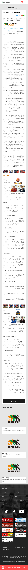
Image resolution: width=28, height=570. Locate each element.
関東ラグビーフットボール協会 (21, 520)
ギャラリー (4, 500)
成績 (16, 496)
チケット (17, 488)
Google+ (22, 15)
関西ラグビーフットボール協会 (7, 525)
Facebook (19, 15)
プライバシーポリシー (18, 547)
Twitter (17, 15)
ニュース (4, 492)
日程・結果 (4, 488)
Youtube (21, 511)
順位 (3, 496)
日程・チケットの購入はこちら (16, 567)
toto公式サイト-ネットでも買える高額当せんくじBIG (7, 535)
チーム (16, 492)
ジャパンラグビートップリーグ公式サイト (6, 2)
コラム (3, 504)
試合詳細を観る (14, 401)
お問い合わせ (6, 549)
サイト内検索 (22, 2)
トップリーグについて (19, 500)
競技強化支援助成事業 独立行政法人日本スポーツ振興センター (21, 535)
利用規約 (5, 547)
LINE (24, 15)
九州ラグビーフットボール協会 (21, 525)
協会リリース (17, 12)
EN (19, 2)
